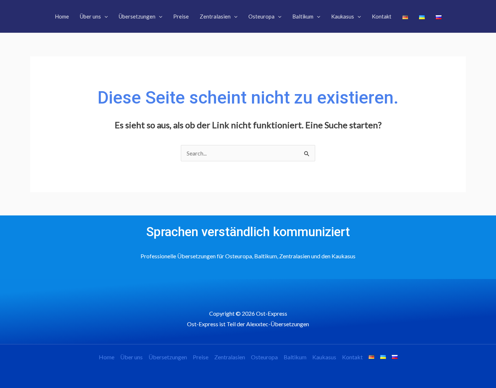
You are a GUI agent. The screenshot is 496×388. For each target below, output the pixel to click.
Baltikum (295, 356)
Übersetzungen (168, 356)
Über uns (131, 356)
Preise (200, 356)
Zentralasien (229, 356)
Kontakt (352, 356)
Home (106, 356)
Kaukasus (324, 356)
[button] (104, 16)
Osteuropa (264, 356)
